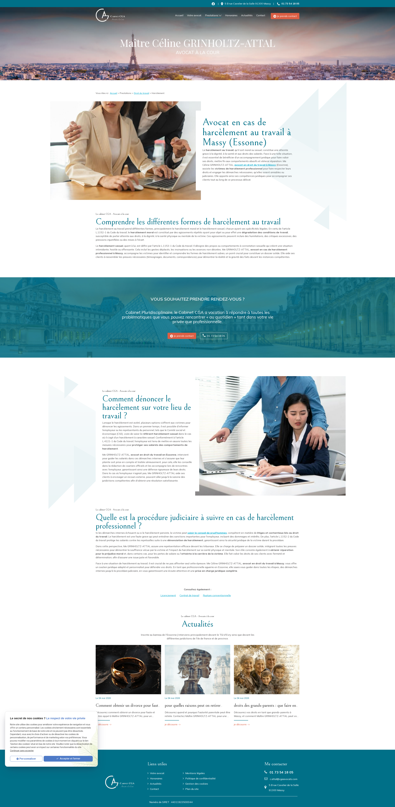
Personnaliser (27, 758)
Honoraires (231, 15)
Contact (260, 15)
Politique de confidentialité (200, 778)
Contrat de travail (189, 595)
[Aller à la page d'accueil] (110, 15)
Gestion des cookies (196, 783)
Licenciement (168, 595)
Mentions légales (195, 773)
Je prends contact (287, 16)
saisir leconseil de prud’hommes (207, 532)
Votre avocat (194, 15)
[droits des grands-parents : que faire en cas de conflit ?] (266, 669)
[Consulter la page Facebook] (213, 3)
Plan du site (192, 788)
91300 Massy (248, 3)
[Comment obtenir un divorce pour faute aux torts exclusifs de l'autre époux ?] (128, 669)
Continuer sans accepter (22, 750)
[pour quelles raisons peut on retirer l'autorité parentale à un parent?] (197, 669)
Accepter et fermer (69, 758)
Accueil (179, 15)
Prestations (211, 15)
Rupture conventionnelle (217, 595)
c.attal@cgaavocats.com (283, 779)
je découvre (102, 724)
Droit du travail (141, 93)
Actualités (247, 15)
